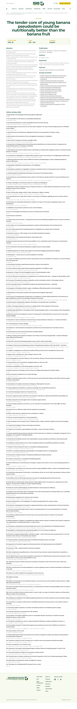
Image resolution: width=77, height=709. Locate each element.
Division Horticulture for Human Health (51, 90)
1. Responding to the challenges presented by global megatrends (24, 114)
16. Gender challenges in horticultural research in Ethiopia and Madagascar (26, 182)
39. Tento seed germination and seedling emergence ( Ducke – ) (31, 284)
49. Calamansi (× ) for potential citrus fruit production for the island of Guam (35, 327)
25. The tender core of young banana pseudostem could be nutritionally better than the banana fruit (34, 225)
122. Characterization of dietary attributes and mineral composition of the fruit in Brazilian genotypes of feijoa (36, 656)
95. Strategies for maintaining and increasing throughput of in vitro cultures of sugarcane (31, 530)
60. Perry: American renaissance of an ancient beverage (21, 374)
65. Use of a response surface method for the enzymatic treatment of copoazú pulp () (37, 395)
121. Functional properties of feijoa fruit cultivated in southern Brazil (25, 652)
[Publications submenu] (32, 8)
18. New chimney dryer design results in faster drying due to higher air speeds (27, 192)
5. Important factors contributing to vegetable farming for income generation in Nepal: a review (32, 132)
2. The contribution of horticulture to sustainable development (23, 118)
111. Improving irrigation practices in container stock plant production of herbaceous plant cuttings (33, 607)
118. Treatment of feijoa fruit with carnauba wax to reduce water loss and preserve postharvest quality (34, 640)
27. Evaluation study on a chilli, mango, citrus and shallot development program (28, 233)
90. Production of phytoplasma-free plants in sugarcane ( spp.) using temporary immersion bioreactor (37, 505)
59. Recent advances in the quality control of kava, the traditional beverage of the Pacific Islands (32, 370)
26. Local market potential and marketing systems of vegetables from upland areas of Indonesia (32, 229)
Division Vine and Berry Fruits (48, 94)
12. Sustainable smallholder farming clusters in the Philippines (23, 165)
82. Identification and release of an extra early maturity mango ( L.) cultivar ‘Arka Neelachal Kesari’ (38, 468)
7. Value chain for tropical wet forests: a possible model (21, 140)
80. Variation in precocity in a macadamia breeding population (23, 458)
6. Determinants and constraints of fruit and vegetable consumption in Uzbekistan (29, 136)
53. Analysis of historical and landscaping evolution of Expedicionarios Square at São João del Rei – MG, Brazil (36, 345)
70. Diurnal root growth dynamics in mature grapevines (21, 417)
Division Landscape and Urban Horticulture (52, 80)
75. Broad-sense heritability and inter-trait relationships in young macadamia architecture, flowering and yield (36, 439)
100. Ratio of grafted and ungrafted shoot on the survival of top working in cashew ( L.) (37, 552)
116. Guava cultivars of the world (15, 630)
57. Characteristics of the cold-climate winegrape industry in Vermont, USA (26, 362)
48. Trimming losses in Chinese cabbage (17, 323)
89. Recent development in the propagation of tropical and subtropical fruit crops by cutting (31, 501)
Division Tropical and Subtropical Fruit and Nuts (53, 75)
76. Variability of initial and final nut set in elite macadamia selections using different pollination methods (35, 443)
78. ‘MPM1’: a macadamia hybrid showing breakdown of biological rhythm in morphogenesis (31, 450)
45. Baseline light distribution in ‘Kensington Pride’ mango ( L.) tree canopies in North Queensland (38, 310)
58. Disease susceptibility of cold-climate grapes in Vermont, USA (24, 366)
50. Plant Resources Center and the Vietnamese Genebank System (24, 331)
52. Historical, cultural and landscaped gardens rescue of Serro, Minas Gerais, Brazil (29, 341)
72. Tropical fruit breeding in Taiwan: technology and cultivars (23, 425)
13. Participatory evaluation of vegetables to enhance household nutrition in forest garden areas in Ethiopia (36, 169)
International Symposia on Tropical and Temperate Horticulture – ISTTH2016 (26, 12)
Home (7, 12)
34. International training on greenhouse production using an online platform (27, 264)
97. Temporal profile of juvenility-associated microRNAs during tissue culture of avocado (30, 539)
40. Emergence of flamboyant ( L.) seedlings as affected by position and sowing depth (33, 288)
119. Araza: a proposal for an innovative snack (18, 644)
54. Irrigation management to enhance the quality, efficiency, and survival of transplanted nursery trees (34, 350)
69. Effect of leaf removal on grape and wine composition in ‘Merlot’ (25, 413)
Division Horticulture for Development (50, 87)
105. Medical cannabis (12, 577)
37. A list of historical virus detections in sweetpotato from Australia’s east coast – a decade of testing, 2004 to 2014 (38, 276)
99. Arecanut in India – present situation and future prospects (23, 548)
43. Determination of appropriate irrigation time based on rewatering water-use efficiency (31, 302)
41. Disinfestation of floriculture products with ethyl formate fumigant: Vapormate (29, 292)
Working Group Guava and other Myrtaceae (52, 97)
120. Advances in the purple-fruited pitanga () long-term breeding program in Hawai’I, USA (35, 648)
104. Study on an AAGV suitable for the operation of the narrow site (24, 573)
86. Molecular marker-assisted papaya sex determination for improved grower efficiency (30, 487)
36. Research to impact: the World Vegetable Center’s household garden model (28, 272)
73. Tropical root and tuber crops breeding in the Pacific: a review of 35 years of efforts (30, 429)
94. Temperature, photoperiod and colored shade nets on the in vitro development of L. (35, 526)
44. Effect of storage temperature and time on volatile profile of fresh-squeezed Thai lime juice (32, 306)
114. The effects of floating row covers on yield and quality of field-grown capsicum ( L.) (35, 621)
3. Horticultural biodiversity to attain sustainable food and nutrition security (27, 122)
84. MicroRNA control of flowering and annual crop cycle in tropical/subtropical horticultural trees (33, 478)
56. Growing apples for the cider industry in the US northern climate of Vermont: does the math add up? (35, 358)
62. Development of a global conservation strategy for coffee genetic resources (28, 384)
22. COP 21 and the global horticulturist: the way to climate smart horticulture (27, 211)
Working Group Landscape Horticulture (51, 96)
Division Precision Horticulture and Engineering (53, 85)
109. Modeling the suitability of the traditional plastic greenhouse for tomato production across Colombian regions (38, 598)
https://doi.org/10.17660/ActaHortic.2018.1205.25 (51, 70)
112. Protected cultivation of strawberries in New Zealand (22, 611)
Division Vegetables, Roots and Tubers (50, 89)
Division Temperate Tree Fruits (48, 92)
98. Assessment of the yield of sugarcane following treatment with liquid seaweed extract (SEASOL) (34, 544)
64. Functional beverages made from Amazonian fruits (21, 392)
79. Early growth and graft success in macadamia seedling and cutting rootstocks (28, 454)
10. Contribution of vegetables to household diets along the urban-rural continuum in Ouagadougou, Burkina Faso (37, 155)
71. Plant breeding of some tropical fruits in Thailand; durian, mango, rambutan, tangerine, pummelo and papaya (37, 421)
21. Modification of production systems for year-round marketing (24, 207)
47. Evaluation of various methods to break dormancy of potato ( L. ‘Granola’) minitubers (36, 319)
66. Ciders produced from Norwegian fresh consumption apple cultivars (26, 399)
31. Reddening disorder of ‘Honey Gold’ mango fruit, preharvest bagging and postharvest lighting (33, 250)
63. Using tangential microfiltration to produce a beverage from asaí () (30, 388)
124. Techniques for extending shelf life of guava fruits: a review (23, 664)
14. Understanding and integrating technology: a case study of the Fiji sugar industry (29, 173)
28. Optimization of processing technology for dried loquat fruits (24, 237)
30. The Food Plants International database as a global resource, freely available (28, 246)
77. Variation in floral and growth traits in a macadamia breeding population (27, 447)
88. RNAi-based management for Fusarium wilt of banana (22, 497)
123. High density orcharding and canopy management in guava (23, 660)
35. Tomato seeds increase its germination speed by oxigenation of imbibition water (29, 268)
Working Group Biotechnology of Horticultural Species (55, 99)
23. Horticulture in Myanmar (14, 215)
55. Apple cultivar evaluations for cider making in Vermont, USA (23, 354)
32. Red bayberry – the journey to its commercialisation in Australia (24, 254)
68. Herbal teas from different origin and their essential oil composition (26, 409)
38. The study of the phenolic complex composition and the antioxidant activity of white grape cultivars (34, 280)
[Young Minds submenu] (60, 8)
